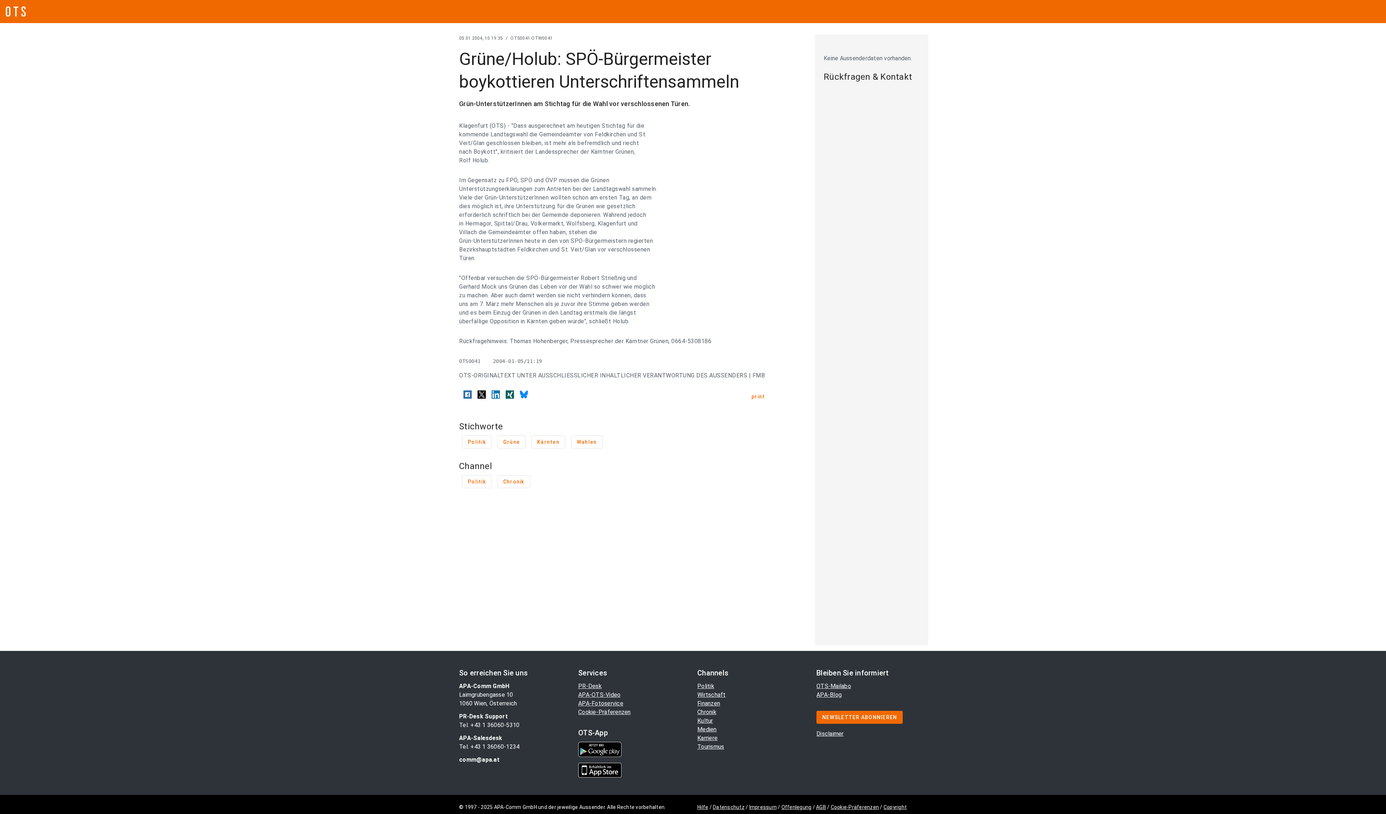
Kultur (705, 720)
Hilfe (702, 807)
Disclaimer (830, 733)
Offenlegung (796, 807)
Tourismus (710, 746)
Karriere (707, 738)
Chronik (706, 712)
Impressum (763, 807)
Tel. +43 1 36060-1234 (489, 746)
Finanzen (708, 703)
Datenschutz (729, 807)
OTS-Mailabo (833, 686)
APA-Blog (829, 694)
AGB (821, 807)
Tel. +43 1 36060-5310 (489, 725)
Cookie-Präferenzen (604, 712)
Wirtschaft (711, 694)
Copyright (895, 807)
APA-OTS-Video (599, 694)
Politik (705, 686)
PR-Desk (590, 686)
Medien (707, 729)
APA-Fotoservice (600, 703)
